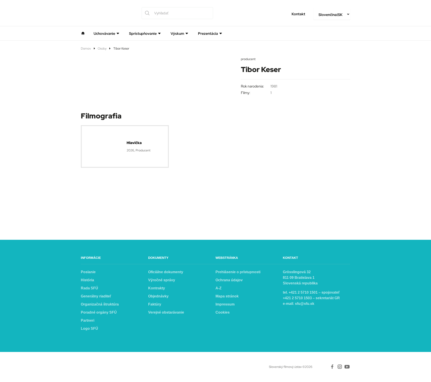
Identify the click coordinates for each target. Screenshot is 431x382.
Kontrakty (156, 288)
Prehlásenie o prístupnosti (238, 272)
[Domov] (83, 33)
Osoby (102, 48)
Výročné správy (161, 280)
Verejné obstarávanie (166, 312)
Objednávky (158, 296)
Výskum (177, 33)
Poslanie (88, 272)
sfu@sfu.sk (304, 304)
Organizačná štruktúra (100, 304)
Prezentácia (208, 33)
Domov (86, 48)
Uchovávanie (104, 33)
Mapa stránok (227, 296)
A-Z (219, 288)
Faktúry (154, 304)
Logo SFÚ (89, 328)
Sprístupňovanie (143, 33)
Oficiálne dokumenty (165, 272)
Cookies (223, 312)
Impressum (225, 304)
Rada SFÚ (89, 288)
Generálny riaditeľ (96, 296)
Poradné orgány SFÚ (99, 312)
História (87, 280)
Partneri (87, 320)
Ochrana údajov (229, 280)
